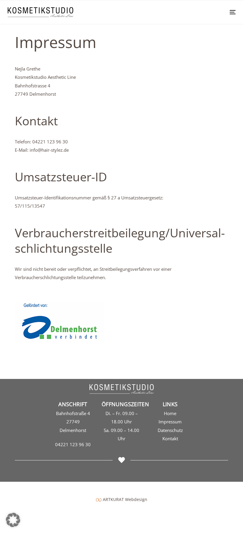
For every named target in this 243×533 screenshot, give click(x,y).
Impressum (170, 422)
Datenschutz (170, 430)
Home (170, 413)
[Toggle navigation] (197, 12)
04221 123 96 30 (73, 444)
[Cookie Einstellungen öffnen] (13, 525)
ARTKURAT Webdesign (125, 499)
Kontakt (170, 438)
